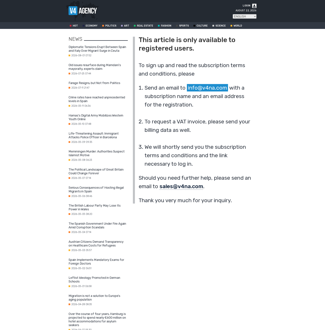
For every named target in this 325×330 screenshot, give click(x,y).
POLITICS (110, 25)
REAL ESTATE (145, 25)
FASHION (166, 25)
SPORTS (184, 25)
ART (126, 25)
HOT (75, 25)
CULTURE (202, 25)
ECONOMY (92, 25)
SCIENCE (220, 25)
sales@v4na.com (181, 186)
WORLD (238, 25)
